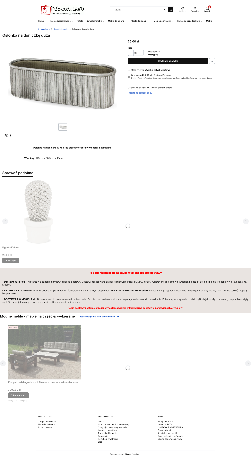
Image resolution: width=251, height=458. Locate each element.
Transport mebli (165, 430)
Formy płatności (165, 421)
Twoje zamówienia (47, 421)
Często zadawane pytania (170, 439)
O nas (101, 421)
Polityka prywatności (108, 439)
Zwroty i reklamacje (107, 433)
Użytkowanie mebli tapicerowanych (115, 424)
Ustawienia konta (46, 424)
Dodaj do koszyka (168, 60)
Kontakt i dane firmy (107, 430)
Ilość (130, 48)
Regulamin (103, 436)
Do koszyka (10, 260)
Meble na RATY (165, 424)
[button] (170, 9)
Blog (100, 442)
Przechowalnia (45, 427)
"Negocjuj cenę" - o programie (112, 427)
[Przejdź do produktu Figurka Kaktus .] (38, 212)
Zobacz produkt (18, 395)
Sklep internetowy (124, 454)
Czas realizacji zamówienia (170, 436)
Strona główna (44, 29)
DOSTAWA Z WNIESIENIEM (170, 427)
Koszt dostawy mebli (167, 433)
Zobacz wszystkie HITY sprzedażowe (96, 316)
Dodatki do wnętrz (61, 29)
